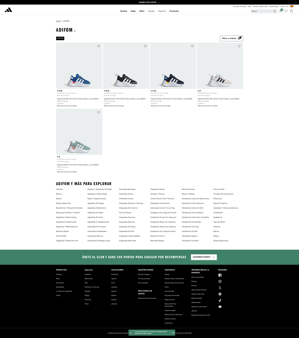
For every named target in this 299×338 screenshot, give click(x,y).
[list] (138, 38)
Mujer (133, 11)
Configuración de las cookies (118, 333)
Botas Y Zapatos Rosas (96, 199)
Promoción (174, 11)
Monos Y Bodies (188, 194)
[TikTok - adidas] (230, 301)
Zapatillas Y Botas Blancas (67, 227)
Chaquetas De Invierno (128, 208)
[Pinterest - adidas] (230, 294)
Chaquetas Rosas (157, 189)
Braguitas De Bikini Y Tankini (68, 213)
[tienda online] (8, 10)
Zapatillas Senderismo (96, 208)
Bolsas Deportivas (63, 203)
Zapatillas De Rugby (95, 203)
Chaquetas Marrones (127, 241)
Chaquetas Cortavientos (160, 203)
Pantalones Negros (190, 236)
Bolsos (59, 199)
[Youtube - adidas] (230, 307)
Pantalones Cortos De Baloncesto (195, 199)
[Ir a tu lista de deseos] (286, 11)
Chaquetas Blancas (127, 222)
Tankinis (59, 189)
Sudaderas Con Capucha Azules (163, 213)
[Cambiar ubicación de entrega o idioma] (291, 6)
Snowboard (218, 213)
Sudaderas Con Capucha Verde (163, 231)
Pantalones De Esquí (190, 227)
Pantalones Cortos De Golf (192, 208)
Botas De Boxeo (62, 231)
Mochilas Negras (157, 241)
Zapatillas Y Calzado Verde (98, 222)
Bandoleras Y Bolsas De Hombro (69, 208)
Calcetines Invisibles (190, 241)
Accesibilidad (186, 333)
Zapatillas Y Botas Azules (66, 217)
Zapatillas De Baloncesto (66, 222)
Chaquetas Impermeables (129, 236)
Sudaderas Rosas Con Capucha (163, 227)
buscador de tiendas (239, 6)
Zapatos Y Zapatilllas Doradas (99, 189)
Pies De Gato (61, 236)
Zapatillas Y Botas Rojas (97, 194)
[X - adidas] (230, 288)
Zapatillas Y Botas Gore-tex (67, 241)
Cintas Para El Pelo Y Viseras (162, 199)
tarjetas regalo (273, 6)
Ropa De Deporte (220, 203)
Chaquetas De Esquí (127, 227)
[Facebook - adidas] (230, 275)
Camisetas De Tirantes (96, 227)
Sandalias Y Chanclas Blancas (225, 208)
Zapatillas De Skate (95, 213)
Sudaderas (217, 217)
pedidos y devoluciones (260, 6)
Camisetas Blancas (95, 236)
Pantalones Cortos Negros (192, 213)
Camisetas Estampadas (97, 231)
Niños (142, 11)
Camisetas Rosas (126, 194)
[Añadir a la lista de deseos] (98, 46)
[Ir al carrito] (291, 11)
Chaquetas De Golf (126, 231)
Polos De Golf (218, 189)
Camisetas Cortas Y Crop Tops (162, 208)
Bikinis (59, 194)
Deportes (162, 11)
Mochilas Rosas (188, 189)
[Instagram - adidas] (230, 282)
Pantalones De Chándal (191, 222)
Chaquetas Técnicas (127, 217)
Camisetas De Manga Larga (98, 241)
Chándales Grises (126, 199)
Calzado (151, 11)
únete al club (284, 6)
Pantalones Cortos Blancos (193, 203)
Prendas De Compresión (223, 194)
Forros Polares (125, 213)
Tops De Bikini (219, 222)
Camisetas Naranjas (127, 189)
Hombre (123, 11)
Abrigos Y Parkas (157, 194)
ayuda (249, 6)
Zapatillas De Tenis (95, 217)
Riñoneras (217, 199)
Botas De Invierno (157, 236)
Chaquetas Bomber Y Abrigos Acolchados (131, 203)
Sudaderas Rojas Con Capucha (162, 222)
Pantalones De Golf (189, 231)
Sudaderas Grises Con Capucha (163, 217)
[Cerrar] (131, 332)
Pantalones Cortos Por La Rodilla (195, 217)
